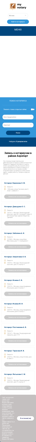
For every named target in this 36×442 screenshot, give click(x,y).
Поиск (18, 133)
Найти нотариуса (18, 22)
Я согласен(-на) (25, 418)
